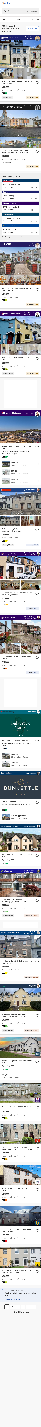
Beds (18, 19)
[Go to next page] (33, 1307)
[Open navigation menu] (37, 3)
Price (3, 19)
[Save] (38, 19)
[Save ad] (37, 82)
